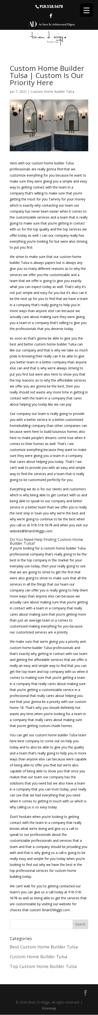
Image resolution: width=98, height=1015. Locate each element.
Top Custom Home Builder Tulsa (43, 966)
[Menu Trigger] (86, 10)
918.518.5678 (51, 6)
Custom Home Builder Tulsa (52, 91)
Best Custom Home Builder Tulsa (44, 947)
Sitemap (49, 1008)
